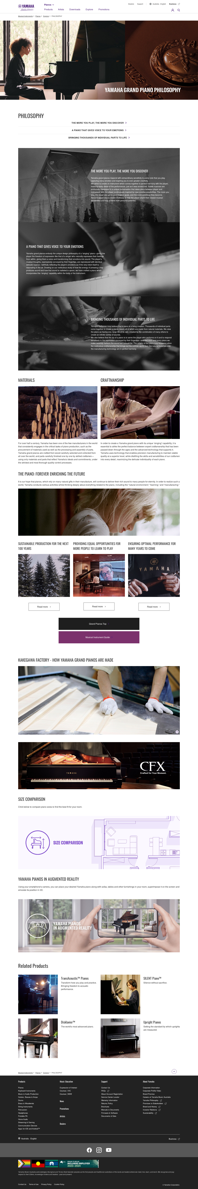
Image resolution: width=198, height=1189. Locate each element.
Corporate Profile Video (152, 1090)
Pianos (47, 4)
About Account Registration (112, 1094)
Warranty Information (109, 1100)
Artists (61, 9)
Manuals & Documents (110, 1109)
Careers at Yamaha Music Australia (157, 1097)
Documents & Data (108, 1116)
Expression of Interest (68, 1087)
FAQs (103, 1090)
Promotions (103, 9)
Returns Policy (107, 1103)
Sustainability (148, 1113)
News (62, 1101)
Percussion (22, 1109)
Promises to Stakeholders (153, 1103)
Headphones (23, 1113)
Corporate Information (151, 1087)
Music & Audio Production (28, 1094)
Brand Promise (148, 1094)
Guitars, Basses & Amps (28, 1097)
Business (172, 4)
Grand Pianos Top (97, 623)
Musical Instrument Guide (98, 637)
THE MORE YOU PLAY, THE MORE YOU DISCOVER (98, 122)
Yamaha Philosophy (150, 1100)
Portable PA (22, 1116)
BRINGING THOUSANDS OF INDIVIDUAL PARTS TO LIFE (97, 137)
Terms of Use (34, 1184)
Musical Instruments (25, 16)
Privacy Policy (46, 1184)
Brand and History (150, 1106)
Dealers (131, 4)
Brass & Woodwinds (26, 1103)
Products (48, 9)
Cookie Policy (59, 1184)
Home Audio (23, 1119)
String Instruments (25, 1106)
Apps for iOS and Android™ (29, 1128)
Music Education (66, 1081)
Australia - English (159, 4)
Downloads (74, 9)
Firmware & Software (109, 1113)
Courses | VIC (65, 1090)
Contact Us (105, 1087)
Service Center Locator (110, 1097)
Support (140, 4)
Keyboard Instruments (26, 1090)
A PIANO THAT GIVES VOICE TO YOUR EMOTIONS (98, 130)
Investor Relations (150, 1109)
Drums (20, 1100)
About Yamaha (148, 1081)
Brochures (105, 1106)
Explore (89, 9)
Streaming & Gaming (26, 1122)
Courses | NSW (66, 1094)
